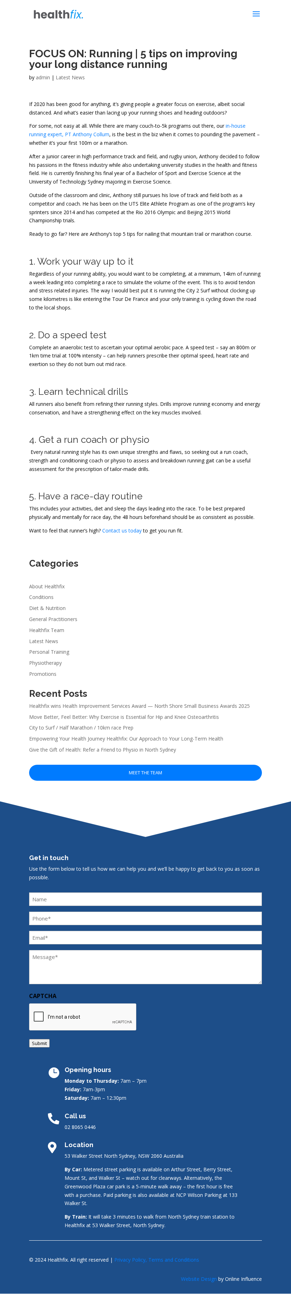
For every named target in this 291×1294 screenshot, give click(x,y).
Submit (39, 1043)
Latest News (70, 77)
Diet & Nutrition (47, 608)
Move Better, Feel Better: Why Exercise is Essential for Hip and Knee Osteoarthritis (124, 717)
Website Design (199, 1279)
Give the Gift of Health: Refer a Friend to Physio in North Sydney (102, 749)
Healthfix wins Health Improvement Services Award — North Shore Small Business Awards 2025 (139, 705)
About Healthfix (47, 586)
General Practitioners (53, 619)
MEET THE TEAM (145, 772)
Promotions (42, 673)
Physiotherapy (45, 662)
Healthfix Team (46, 630)
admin (43, 77)
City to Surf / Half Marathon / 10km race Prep (81, 727)
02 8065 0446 (80, 1127)
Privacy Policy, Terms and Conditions (156, 1259)
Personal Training (49, 651)
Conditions (41, 597)
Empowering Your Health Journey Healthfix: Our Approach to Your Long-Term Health (126, 738)
